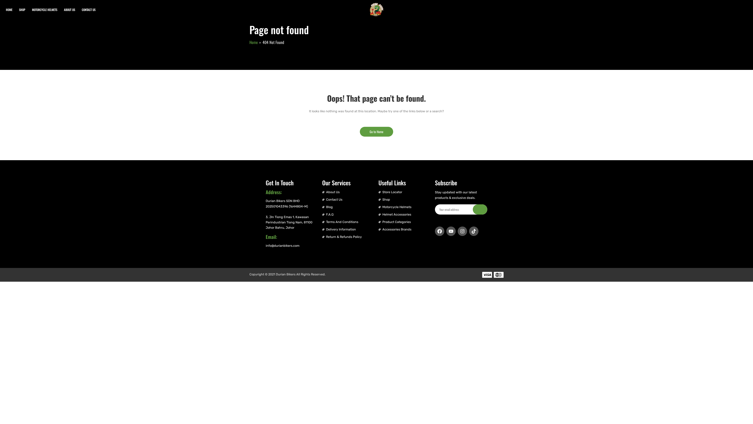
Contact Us (88, 9)
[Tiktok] (473, 231)
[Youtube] (451, 231)
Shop (22, 9)
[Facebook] (439, 231)
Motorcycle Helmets (44, 9)
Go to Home (376, 131)
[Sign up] (480, 209)
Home (9, 9)
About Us (69, 9)
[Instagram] (462, 231)
